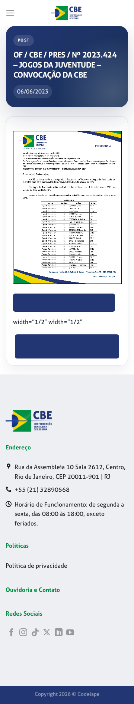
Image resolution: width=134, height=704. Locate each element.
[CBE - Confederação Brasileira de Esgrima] (67, 13)
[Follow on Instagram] (23, 633)
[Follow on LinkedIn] (59, 633)
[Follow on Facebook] (11, 633)
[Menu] (10, 13)
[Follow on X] (47, 633)
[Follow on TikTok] (35, 633)
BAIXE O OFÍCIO (64, 303)
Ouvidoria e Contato (33, 590)
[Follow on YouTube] (70, 633)
